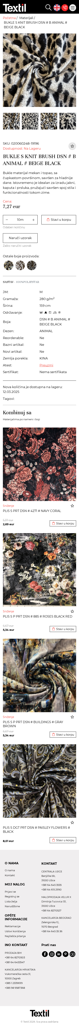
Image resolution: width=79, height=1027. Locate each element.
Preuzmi (46, 365)
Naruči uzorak (20, 238)
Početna (9, 18)
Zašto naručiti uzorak (17, 246)
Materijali (26, 18)
